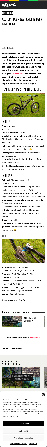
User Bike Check (16, 349)
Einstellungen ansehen (23, 437)
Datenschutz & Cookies (18, 443)
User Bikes (7, 12)
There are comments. (24, 337)
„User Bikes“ (18, 73)
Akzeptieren (23, 423)
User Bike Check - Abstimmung (22, 321)
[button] (43, 394)
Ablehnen (23, 430)
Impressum (33, 443)
